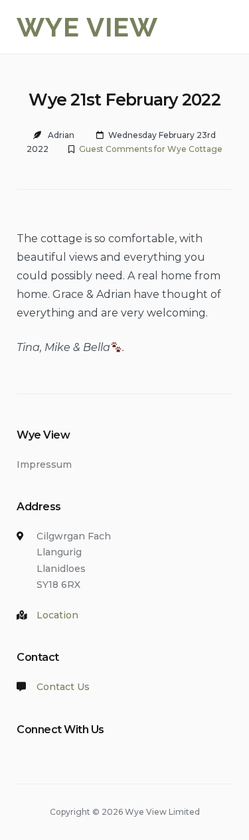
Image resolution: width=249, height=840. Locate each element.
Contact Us (63, 687)
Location (57, 615)
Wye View (87, 26)
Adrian (61, 135)
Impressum (44, 464)
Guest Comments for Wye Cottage (150, 149)
